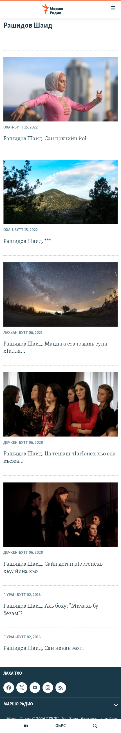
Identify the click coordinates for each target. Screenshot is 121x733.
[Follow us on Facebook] (8, 687)
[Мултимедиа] (25, 726)
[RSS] (60, 687)
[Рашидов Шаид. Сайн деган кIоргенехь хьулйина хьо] (60, 514)
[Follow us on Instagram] (47, 687)
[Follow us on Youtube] (35, 687)
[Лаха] (95, 726)
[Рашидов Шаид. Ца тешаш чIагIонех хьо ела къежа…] (60, 404)
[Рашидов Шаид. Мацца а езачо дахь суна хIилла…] (60, 294)
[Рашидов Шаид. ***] (60, 192)
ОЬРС (60, 726)
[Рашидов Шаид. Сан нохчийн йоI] (60, 89)
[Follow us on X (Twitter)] (21, 687)
